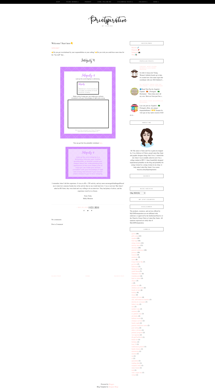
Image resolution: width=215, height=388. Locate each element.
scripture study (136, 365)
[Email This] (89, 207)
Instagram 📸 (136, 52)
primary (134, 252)
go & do (134, 264)
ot (132, 283)
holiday (134, 292)
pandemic (135, 257)
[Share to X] (94, 207)
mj (132, 356)
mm (133, 306)
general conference (137, 250)
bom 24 (134, 344)
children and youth (137, 288)
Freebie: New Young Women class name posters (148, 68)
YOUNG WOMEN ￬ (72, 2)
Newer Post (119, 276)
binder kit (135, 339)
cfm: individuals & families (140, 299)
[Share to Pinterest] (98, 207)
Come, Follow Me (104, 2)
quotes (134, 233)
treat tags (134, 241)
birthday (134, 342)
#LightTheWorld (137, 337)
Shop (58, 2)
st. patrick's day (136, 314)
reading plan (135, 363)
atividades (135, 316)
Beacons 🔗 (135, 47)
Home (87, 276)
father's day (135, 304)
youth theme (135, 271)
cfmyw (134, 281)
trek (133, 370)
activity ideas (136, 245)
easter (133, 259)
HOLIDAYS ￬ (143, 2)
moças (133, 295)
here (100, 143)
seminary (134, 311)
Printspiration (107, 20)
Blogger (111, 384)
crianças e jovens (137, 321)
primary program (137, 332)
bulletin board (136, 318)
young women (136, 243)
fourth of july (136, 290)
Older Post (56, 276)
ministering (135, 351)
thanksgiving (136, 269)
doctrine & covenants (138, 302)
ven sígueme (135, 335)
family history (136, 349)
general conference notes (139, 325)
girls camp (135, 236)
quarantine (135, 361)
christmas (135, 248)
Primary (88, 2)
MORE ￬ (156, 2)
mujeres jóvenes (137, 297)
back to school (136, 278)
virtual (134, 375)
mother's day (136, 309)
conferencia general (138, 346)
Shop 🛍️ (134, 54)
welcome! (55, 47)
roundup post (136, 276)
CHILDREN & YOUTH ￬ (125, 2)
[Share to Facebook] (96, 207)
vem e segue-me (137, 372)
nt (132, 358)
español (134, 238)
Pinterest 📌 (135, 50)
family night (135, 323)
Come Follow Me (137, 262)
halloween (135, 266)
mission (134, 354)
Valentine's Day (136, 273)
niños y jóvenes (136, 330)
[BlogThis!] (92, 207)
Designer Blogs (113, 387)
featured (134, 255)
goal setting (135, 328)
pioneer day (135, 285)
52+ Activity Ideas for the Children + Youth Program (151, 85)
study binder (135, 368)
